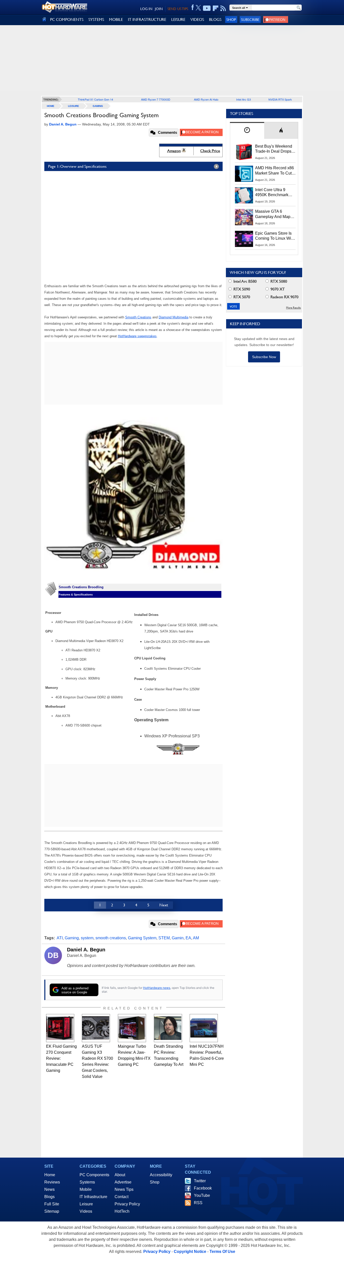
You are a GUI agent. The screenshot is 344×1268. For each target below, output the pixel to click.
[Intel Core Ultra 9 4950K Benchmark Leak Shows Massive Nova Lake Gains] (244, 195)
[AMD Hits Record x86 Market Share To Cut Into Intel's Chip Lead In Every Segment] (244, 173)
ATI (60, 938)
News (49, 1189)
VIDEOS (197, 19)
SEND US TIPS (177, 9)
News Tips (124, 1189)
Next (163, 905)
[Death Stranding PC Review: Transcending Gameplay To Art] (168, 1028)
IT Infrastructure (93, 1197)
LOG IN (146, 9)
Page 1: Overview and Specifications (77, 166)
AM (196, 938)
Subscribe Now (264, 357)
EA (188, 938)
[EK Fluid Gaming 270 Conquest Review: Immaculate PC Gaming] (60, 1028)
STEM (164, 938)
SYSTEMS (96, 19)
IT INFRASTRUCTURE (147, 19)
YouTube (202, 1195)
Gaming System (142, 938)
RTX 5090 (241, 289)
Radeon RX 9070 (283, 296)
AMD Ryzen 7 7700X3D (155, 99)
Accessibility (161, 1175)
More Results (293, 307)
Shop (231, 19)
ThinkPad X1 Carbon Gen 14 (95, 99)
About (120, 1175)
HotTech (122, 1211)
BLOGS (215, 19)
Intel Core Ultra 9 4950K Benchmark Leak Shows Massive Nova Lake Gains (274, 193)
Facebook (203, 1188)
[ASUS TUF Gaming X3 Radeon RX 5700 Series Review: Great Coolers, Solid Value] (96, 1028)
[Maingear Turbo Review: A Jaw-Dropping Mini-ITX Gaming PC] (132, 1028)
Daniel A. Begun (86, 949)
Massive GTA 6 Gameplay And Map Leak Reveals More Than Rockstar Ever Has (273, 214)
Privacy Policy (127, 1204)
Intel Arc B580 (244, 281)
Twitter (200, 1181)
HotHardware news (156, 988)
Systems (87, 1182)
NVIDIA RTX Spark (280, 99)
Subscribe (250, 19)
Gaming (98, 106)
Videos (86, 1211)
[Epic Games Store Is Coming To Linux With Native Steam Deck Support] (244, 239)
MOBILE (116, 19)
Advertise (123, 1182)
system (87, 938)
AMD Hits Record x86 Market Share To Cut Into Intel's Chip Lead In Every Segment (274, 171)
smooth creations (110, 938)
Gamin (178, 938)
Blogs (49, 1197)
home (50, 106)
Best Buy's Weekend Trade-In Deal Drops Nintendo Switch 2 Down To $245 (273, 149)
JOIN (159, 9)
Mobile (86, 1189)
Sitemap (51, 1211)
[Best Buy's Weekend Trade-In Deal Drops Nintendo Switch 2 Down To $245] (244, 152)
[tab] (247, 130)
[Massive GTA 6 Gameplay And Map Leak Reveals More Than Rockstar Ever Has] (244, 217)
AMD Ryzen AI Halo (206, 99)
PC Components (94, 1175)
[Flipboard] (215, 8)
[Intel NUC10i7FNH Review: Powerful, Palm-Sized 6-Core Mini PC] (204, 1028)
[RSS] (223, 8)
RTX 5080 (278, 281)
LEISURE (178, 19)
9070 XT (277, 289)
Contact (121, 1197)
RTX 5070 (241, 296)
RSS (198, 1203)
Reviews (52, 1182)
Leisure (73, 106)
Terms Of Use (222, 1251)
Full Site (51, 1204)
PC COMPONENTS (66, 19)
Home (49, 1175)
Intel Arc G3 (243, 99)
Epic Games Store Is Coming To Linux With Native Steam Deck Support (274, 236)
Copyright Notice (190, 1251)
